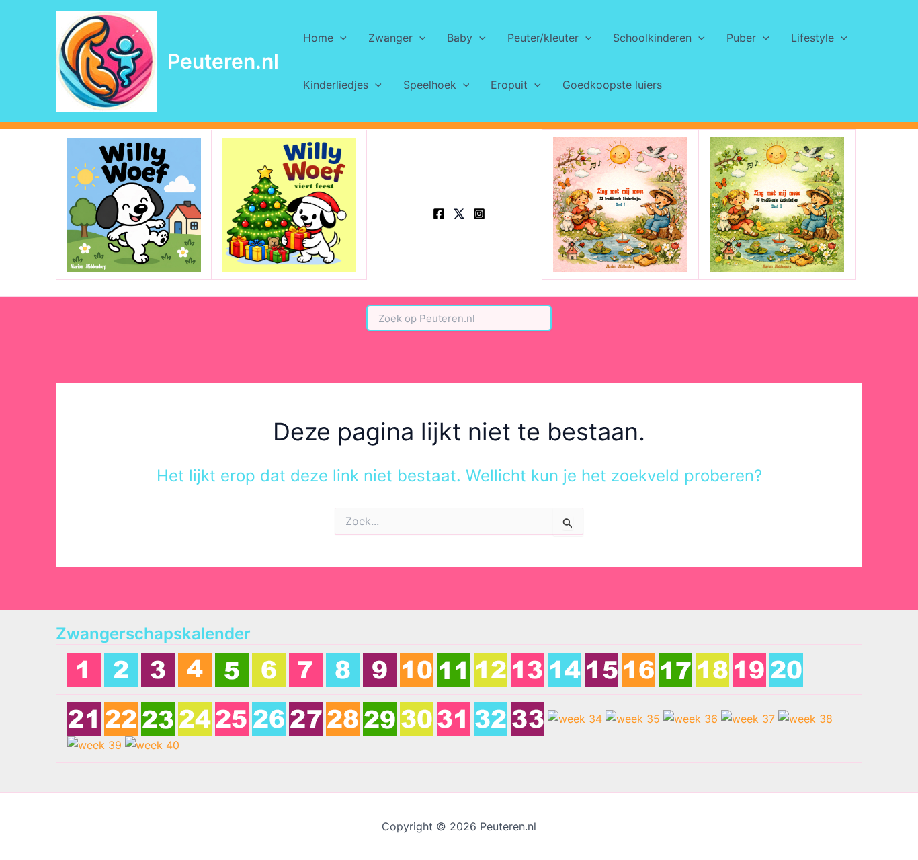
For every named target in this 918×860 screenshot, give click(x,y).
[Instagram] (479, 214)
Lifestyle (812, 37)
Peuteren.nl (223, 61)
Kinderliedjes (335, 84)
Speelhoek (429, 84)
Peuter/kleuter (543, 37)
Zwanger (390, 37)
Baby (459, 37)
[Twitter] (459, 214)
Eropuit (509, 84)
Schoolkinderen (652, 37)
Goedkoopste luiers (612, 84)
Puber (741, 37)
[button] (340, 37)
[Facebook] (439, 214)
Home (318, 37)
